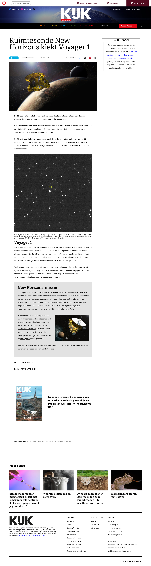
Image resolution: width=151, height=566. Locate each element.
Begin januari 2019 (24, 345)
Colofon (69, 525)
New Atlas (30, 362)
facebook (15, 9)
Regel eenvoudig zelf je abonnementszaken (122, 545)
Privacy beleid (71, 535)
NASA (24, 362)
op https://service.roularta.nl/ (117, 548)
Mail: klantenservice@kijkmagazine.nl (120, 551)
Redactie (111, 521)
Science (44, 26)
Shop (128, 9)
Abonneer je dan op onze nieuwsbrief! (32, 535)
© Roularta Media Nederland (76, 551)
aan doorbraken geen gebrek (43, 277)
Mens (73, 26)
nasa (29, 442)
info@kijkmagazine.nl (115, 535)
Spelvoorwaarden (73, 548)
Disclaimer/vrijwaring (74, 538)
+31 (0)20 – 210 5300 (115, 531)
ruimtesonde (57, 442)
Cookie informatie (73, 528)
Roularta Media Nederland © (131, 561)
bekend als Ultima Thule (26, 329)
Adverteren (70, 521)
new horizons (38, 442)
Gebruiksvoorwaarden (74, 545)
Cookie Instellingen (73, 531)
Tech (54, 26)
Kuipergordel (25, 339)
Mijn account (95, 528)
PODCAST (121, 40)
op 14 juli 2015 (75, 305)
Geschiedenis (86, 26)
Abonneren (94, 521)
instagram (27, 9)
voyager (67, 442)
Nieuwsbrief (117, 9)
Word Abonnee (127, 26)
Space (64, 26)
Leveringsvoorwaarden (74, 541)
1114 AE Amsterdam (115, 528)
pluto (48, 442)
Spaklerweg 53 (113, 525)
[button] (137, 3)
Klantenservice (137, 9)
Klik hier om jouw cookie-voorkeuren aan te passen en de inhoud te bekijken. (122, 54)
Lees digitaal (104, 26)
